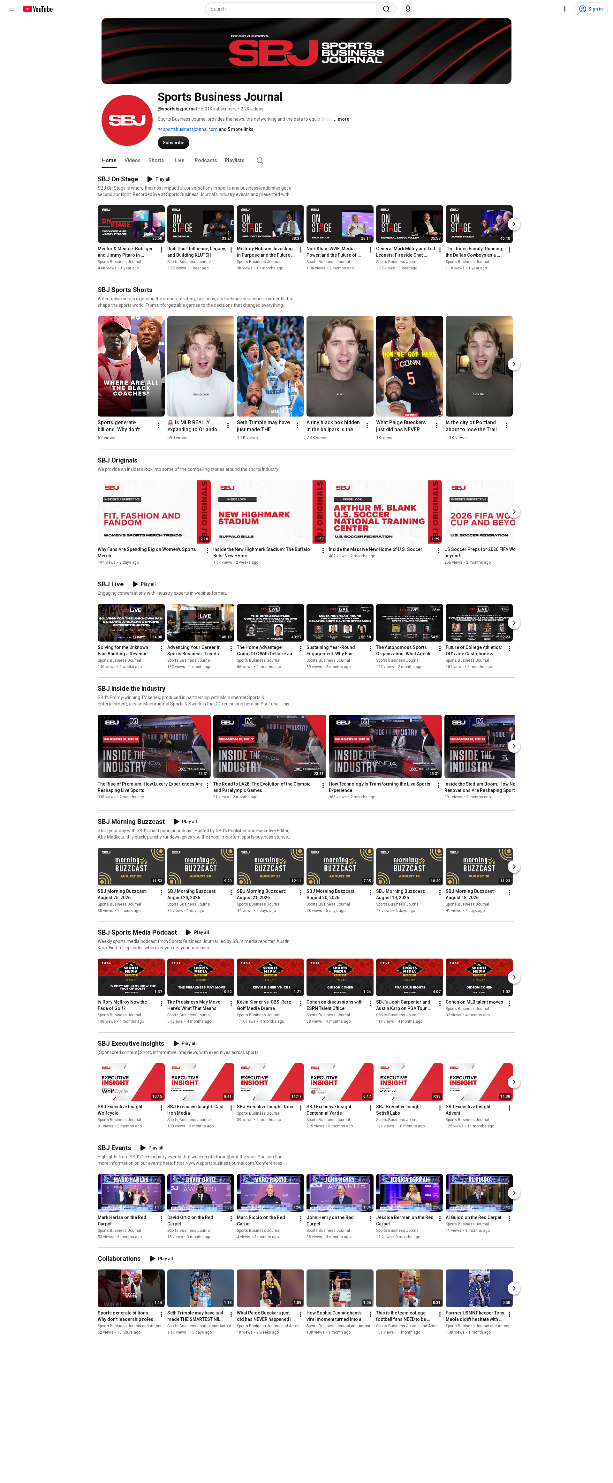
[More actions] (161, 250)
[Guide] (11, 9)
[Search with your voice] (408, 9)
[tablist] (306, 160)
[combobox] (292, 9)
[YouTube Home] (37, 9)
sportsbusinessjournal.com (189, 129)
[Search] (386, 9)
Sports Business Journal (119, 262)
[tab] (109, 160)
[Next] (514, 224)
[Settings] (565, 9)
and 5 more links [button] (236, 129)
